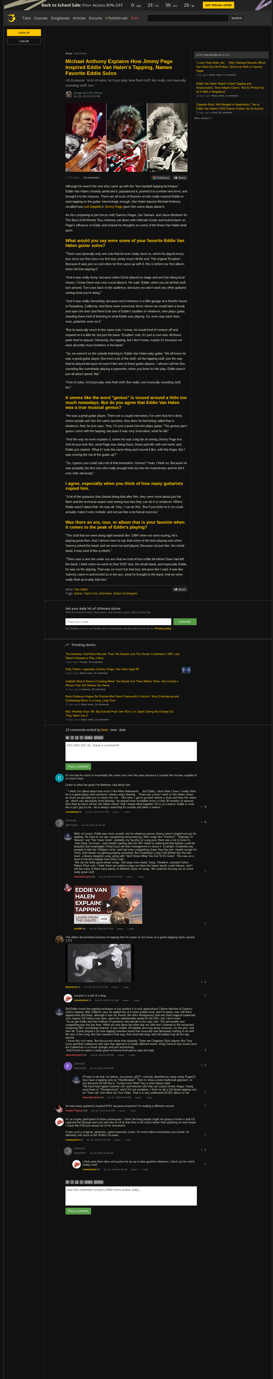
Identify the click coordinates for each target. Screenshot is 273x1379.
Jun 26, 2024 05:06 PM (110, 877)
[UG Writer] (96, 93)
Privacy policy (163, 628)
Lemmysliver (81, 1000)
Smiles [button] (88, 737)
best (104, 730)
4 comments (229, 75)
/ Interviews (80, 53)
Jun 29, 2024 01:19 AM (107, 1000)
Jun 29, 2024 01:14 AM (115, 1169)
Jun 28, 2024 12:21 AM (98, 1140)
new (113, 730)
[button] (205, 804)
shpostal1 (79, 876)
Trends (83, 662)
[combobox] (131, 751)
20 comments (96, 662)
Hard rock (90, 593)
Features (85, 689)
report (116, 812)
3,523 (85, 1111)
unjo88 (78, 928)
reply (126, 812)
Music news (215, 75)
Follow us (163, 178)
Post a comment (78, 766)
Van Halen (81, 589)
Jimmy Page (113, 206)
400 (84, 929)
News (68, 53)
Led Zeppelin (93, 206)
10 (79, 987)
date (122, 730)
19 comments (101, 673)
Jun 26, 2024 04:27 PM (101, 929)
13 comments (91, 177)
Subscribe (185, 621)
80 (80, 812)
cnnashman (72, 812)
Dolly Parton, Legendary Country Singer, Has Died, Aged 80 (102, 669)
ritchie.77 (70, 1110)
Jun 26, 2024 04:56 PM (102, 1055)
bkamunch (71, 987)
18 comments (225, 112)
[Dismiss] (266, 5)
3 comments (232, 95)
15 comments (102, 704)
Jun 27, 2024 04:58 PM (119, 1097)
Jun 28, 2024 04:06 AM (101, 1153)
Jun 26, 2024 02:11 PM (97, 812)
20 (90, 1000)
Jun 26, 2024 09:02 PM (101, 1068)
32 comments (99, 689)
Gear (214, 112)
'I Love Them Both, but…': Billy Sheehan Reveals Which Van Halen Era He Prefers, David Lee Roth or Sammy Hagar (231, 66)
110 (93, 877)
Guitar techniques (125, 593)
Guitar (78, 593)
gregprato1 (81, 93)
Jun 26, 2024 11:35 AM (93, 825)
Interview (105, 593)
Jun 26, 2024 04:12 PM (103, 1110)
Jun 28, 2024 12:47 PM (96, 987)
